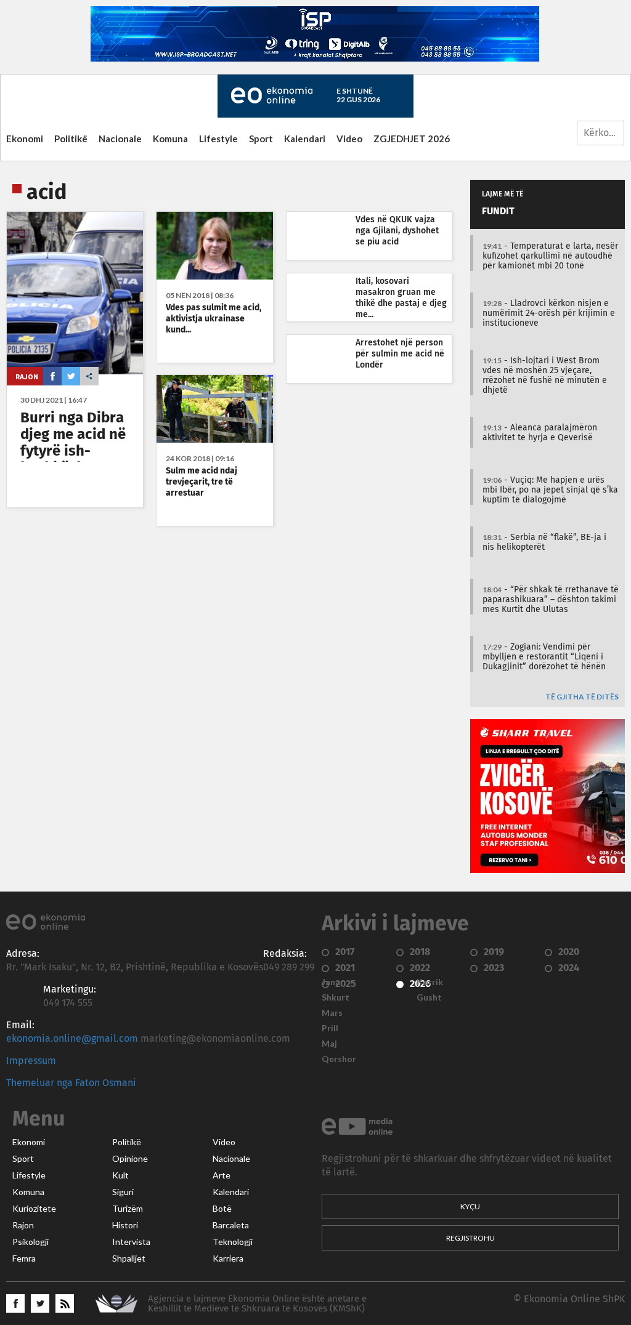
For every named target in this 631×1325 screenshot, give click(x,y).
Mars (332, 1013)
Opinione (130, 1158)
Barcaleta (231, 1225)
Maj (329, 1043)
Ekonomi (24, 138)
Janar (333, 982)
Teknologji (233, 1242)
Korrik (430, 982)
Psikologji (30, 1242)
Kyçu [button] (470, 1206)
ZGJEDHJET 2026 (411, 138)
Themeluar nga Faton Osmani (71, 1083)
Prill (330, 1028)
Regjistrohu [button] (470, 1237)
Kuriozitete (34, 1208)
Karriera (228, 1258)
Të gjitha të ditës (582, 697)
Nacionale (120, 138)
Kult (120, 1175)
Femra (24, 1258)
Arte (221, 1175)
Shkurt (335, 997)
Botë (222, 1208)
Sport (261, 138)
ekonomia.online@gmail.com (72, 1039)
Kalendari (304, 138)
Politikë (71, 138)
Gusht (429, 997)
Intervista (131, 1242)
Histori (125, 1225)
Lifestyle (218, 138)
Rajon (26, 376)
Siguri (123, 1192)
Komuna (170, 138)
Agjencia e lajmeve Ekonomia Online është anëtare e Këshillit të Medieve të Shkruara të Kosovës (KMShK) (257, 1303)
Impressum (31, 1061)
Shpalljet (128, 1258)
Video (349, 138)
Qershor (339, 1059)
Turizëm (127, 1208)
